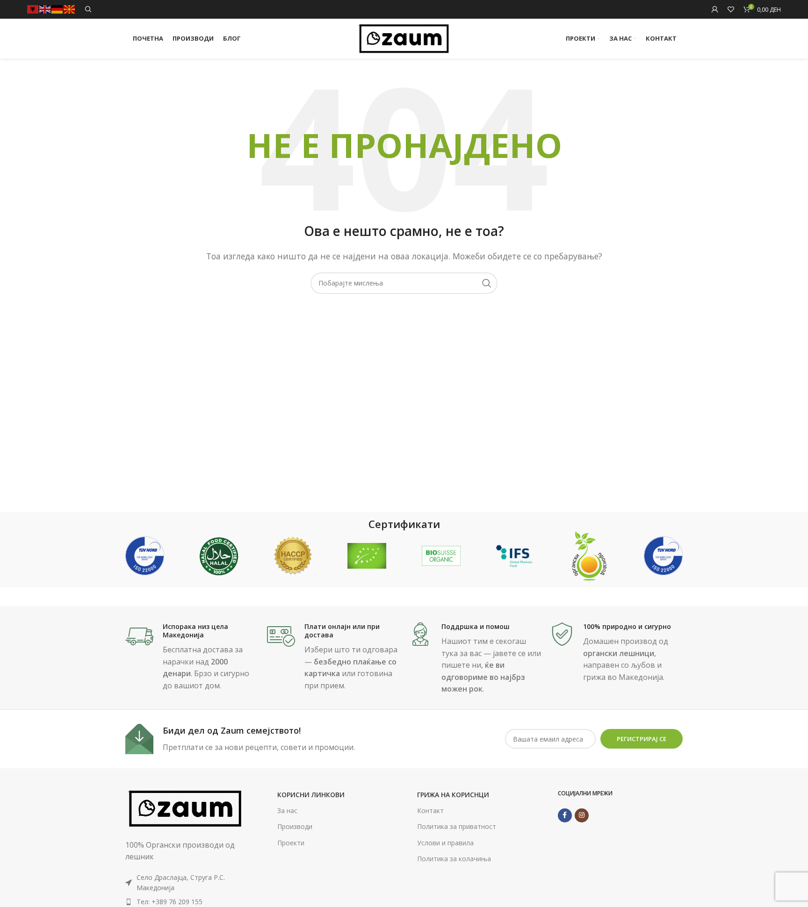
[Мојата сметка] (715, 9)
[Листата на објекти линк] (185, 902)
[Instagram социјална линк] (582, 815)
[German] (57, 9)
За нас (287, 810)
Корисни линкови (311, 794)
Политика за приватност (456, 826)
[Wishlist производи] (731, 9)
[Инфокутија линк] (191, 657)
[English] (45, 9)
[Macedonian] (70, 9)
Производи (294, 826)
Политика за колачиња (454, 858)
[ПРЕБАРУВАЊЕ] (487, 283)
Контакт (430, 810)
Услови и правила (445, 842)
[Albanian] (33, 9)
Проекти (290, 842)
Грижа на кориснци (453, 794)
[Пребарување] (88, 9)
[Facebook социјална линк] (565, 815)
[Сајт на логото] (404, 38)
